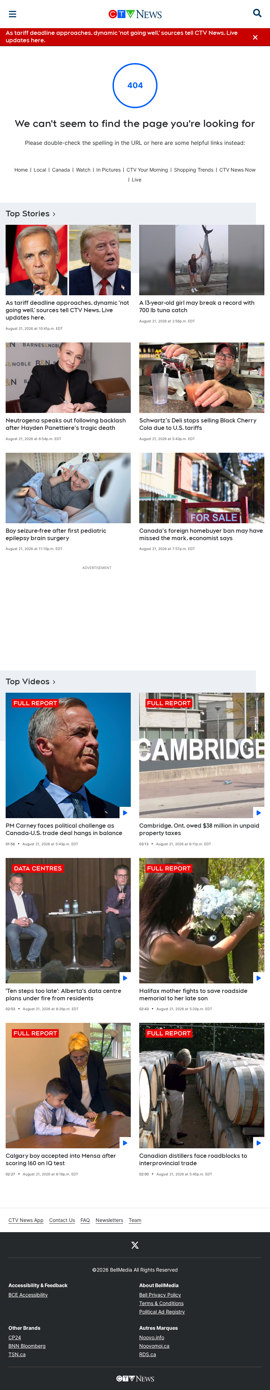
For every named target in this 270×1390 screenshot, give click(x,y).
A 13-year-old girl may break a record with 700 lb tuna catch (197, 306)
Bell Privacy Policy (160, 1295)
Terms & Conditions (161, 1303)
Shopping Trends (193, 170)
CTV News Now (237, 170)
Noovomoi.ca (154, 1346)
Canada (61, 170)
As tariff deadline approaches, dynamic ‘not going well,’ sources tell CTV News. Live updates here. (67, 310)
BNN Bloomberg (27, 1346)
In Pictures (108, 170)
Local (40, 170)
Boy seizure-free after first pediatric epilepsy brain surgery (56, 534)
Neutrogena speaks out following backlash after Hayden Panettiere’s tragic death (66, 424)
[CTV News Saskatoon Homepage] (135, 14)
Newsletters (109, 1220)
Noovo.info (151, 1337)
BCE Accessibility (28, 1295)
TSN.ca (17, 1354)
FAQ (85, 1220)
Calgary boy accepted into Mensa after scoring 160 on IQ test (61, 1160)
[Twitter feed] (135, 1245)
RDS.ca (147, 1354)
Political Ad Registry (162, 1312)
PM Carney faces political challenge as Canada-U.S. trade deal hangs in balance (64, 829)
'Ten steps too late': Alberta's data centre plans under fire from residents (63, 995)
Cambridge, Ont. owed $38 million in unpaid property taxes (199, 829)
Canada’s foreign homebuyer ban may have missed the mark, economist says (201, 534)
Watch (83, 170)
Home (21, 170)
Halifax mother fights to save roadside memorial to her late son (193, 995)
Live (136, 180)
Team (135, 1220)
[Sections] (13, 14)
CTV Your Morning (147, 170)
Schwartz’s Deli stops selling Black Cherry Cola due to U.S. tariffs (197, 424)
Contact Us (62, 1220)
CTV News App (26, 1220)
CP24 (14, 1337)
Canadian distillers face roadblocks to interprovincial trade (193, 1160)
